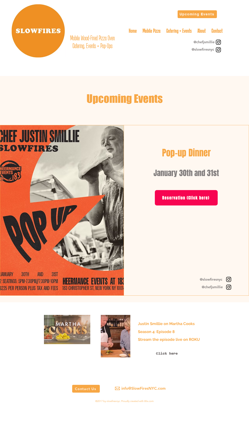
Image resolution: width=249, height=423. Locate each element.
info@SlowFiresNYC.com (143, 388)
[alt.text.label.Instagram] (218, 42)
